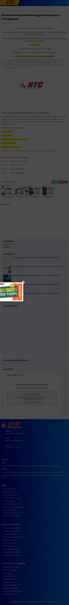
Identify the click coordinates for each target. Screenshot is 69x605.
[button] (34, 302)
